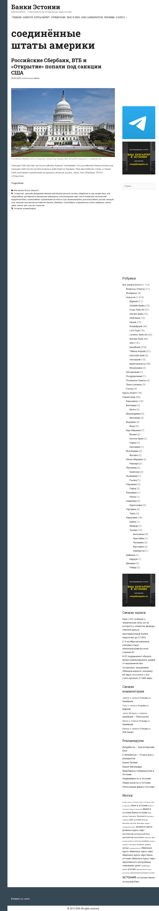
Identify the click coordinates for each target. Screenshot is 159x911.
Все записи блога (22, 190)
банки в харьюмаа (135, 809)
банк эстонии (135, 820)
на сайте (20, 898)
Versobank (135, 359)
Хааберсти (139, 550)
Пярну (132, 488)
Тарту (132, 513)
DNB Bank (134, 318)
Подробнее (17, 183)
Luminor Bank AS (138, 334)
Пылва (133, 480)
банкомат (132, 816)
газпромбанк (17, 196)
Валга (132, 409)
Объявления (132, 372)
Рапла (132, 496)
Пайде (132, 567)
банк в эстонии (139, 805)
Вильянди (134, 417)
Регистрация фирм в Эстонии (138, 786)
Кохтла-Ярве (136, 438)
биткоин (144, 820)
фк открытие (38, 205)
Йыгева (133, 455)
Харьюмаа (131, 517)
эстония (129, 877)
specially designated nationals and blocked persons (47, 193)
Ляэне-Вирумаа (134, 459)
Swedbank (134, 347)
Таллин (133, 530)
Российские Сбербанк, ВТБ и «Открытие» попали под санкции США (56, 66)
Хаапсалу (134, 471)
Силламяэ (134, 447)
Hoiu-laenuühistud (92, 17)
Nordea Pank (136, 338)
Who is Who (73, 17)
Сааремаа (131, 500)
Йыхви (133, 434)
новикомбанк (33, 199)
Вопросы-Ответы (135, 289)
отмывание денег (131, 865)
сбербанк (58, 202)
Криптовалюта (137, 363)
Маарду (133, 525)
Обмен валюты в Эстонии (136, 782)
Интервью (131, 293)
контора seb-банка (128, 841)
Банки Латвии (129, 762)
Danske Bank (136, 313)
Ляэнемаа (131, 467)
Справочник (58, 17)
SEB (131, 343)
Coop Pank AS (136, 309)
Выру (132, 426)
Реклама (109, 17)
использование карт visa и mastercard (76, 196)
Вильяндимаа (133, 413)
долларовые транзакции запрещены (41, 196)
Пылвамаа (132, 476)
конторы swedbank (136, 844)
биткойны (140, 823)
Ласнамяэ (138, 542)
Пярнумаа (131, 484)
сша (30, 205)
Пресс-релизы (134, 384)
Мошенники (135, 367)
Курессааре (135, 505)
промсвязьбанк (74, 199)
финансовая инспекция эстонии (142, 873)
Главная (16, 17)
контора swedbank (142, 841)
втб (108, 193)
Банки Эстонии (35, 7)
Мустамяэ (138, 546)
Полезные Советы (136, 380)
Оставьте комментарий (25, 208)
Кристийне (138, 538)
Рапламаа (131, 492)
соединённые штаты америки (90, 202)
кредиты (148, 844)
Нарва (132, 442)
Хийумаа (130, 555)
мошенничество (134, 848)
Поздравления (134, 376)
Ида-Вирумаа (133, 430)
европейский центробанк (133, 837)
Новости (28, 17)
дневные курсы (144, 826)
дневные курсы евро (133, 830)
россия (102, 199)
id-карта (124, 802)
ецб (153, 837)
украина (139, 869)
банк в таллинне (145, 802)
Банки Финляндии (132, 766)
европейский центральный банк (136, 834)
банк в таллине (133, 802)
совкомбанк (69, 202)
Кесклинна (139, 534)
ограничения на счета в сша (54, 199)
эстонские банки (146, 877)
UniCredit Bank (137, 355)
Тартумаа (131, 509)
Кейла (132, 521)
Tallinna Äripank (137, 351)
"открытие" (19, 193)
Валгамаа (131, 405)
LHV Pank (134, 330)
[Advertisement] (140, 64)
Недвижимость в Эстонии (136, 778)
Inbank (132, 322)
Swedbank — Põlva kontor (135, 716)
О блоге (120, 17)
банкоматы (141, 816)
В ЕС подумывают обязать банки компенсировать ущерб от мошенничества (138, 660)
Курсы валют (42, 17)
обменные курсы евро (141, 851)
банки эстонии (139, 812)
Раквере (134, 463)
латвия (125, 848)
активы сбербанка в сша (82, 193)
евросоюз (148, 837)
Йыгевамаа (132, 451)
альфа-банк (100, 193)
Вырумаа (131, 422)
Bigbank (133, 301)
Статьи (129, 388)
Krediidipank (135, 326)
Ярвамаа (131, 563)
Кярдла (133, 559)
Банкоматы (132, 401)
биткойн (133, 823)
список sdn (22, 205)
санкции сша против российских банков (34, 202)
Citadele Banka (137, 305)
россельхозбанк (90, 199)
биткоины (126, 823)
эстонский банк (130, 881)
